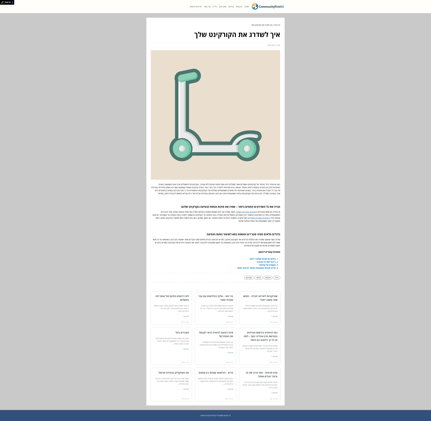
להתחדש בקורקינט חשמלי (246, 211)
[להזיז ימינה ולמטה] (3, 3)
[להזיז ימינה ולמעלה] (3, 1)
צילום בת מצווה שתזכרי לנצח (263, 258)
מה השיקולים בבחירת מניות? (173, 372)
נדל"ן (215, 6)
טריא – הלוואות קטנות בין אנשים (216, 372)
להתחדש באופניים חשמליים (259, 218)
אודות (246, 6)
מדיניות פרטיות (196, 6)
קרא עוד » (274, 316)
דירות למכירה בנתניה (266, 262)
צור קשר (207, 6)
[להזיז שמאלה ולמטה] (1, 3)
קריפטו (231, 6)
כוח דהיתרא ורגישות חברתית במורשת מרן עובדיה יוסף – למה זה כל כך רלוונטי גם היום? (260, 336)
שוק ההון (222, 6)
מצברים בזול (182, 332)
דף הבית (277, 25)
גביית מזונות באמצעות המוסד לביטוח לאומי (256, 268)
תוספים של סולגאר (267, 265)
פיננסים (239, 6)
